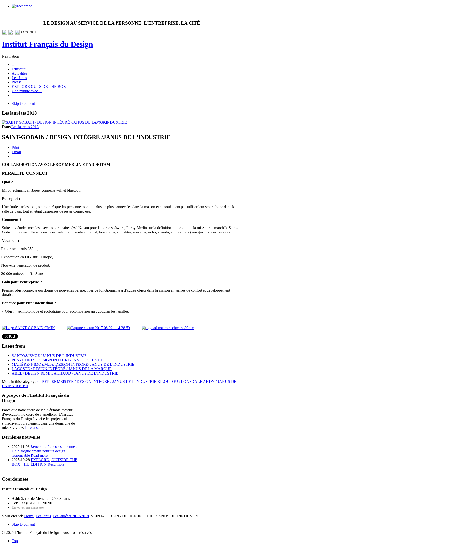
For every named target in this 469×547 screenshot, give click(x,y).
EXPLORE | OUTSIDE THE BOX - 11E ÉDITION (44, 462)
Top (15, 541)
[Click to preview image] (64, 122)
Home (29, 516)
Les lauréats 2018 (25, 127)
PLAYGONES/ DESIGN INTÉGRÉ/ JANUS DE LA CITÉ (59, 360)
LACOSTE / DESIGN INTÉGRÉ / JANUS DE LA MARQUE (62, 369)
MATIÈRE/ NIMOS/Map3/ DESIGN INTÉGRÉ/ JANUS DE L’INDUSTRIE (73, 364)
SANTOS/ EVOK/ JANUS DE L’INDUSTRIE (49, 356)
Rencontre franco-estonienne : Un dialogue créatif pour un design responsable (44, 451)
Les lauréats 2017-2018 (71, 516)
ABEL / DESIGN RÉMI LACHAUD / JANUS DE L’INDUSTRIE (65, 373)
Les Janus (43, 516)
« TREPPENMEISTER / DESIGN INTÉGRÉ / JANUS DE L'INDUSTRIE (97, 381)
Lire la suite (34, 427)
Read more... (41, 455)
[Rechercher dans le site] (22, 6)
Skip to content (23, 103)
